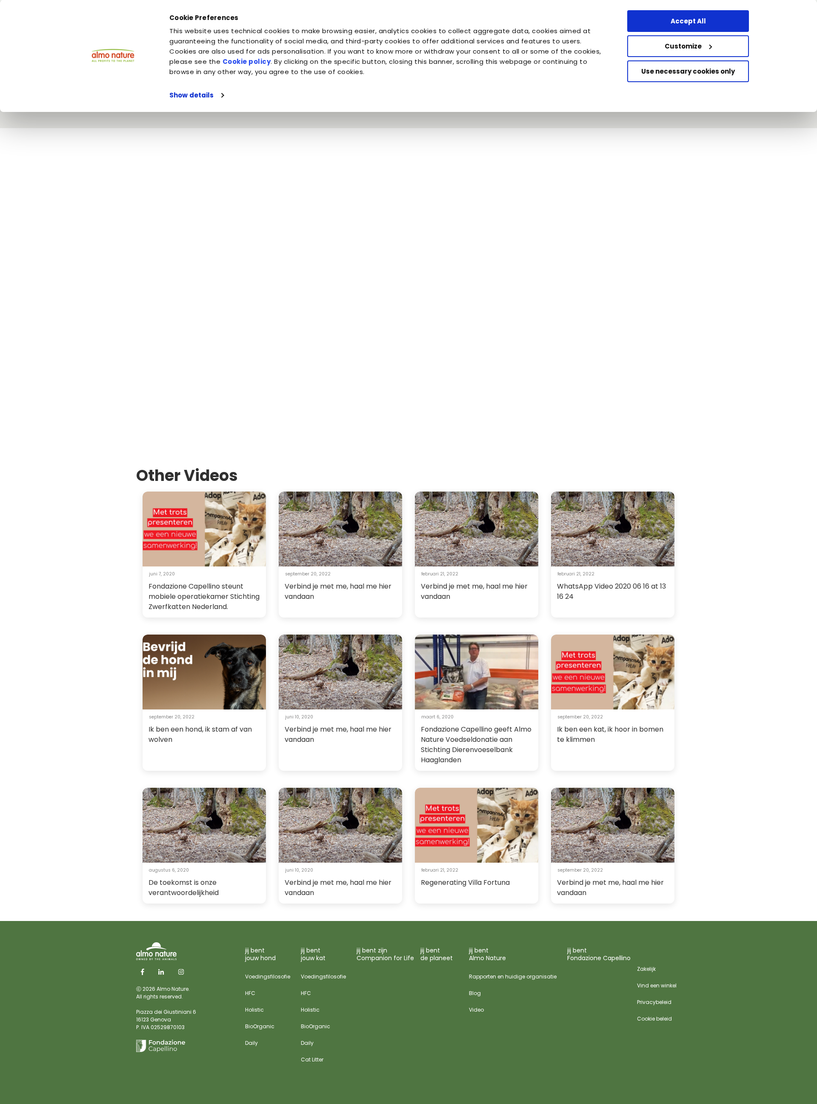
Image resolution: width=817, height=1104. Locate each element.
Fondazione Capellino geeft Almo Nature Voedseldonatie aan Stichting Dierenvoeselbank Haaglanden (476, 744)
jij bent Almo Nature (487, 954)
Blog (475, 993)
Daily (251, 1043)
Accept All (688, 21)
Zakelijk (646, 968)
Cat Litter (312, 1059)
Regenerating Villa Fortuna (465, 882)
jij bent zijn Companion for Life (385, 954)
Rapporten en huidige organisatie (513, 976)
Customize (683, 46)
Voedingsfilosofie (267, 976)
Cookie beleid (654, 1018)
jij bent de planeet (436, 954)
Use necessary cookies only (688, 71)
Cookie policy (247, 61)
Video (476, 1009)
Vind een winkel (657, 985)
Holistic (254, 1009)
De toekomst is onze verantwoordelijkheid (184, 888)
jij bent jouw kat (313, 954)
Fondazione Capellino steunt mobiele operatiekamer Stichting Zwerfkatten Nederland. (204, 596)
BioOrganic (259, 1026)
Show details (191, 95)
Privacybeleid (654, 1002)
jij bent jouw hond (260, 954)
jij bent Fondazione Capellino (599, 954)
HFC (250, 993)
